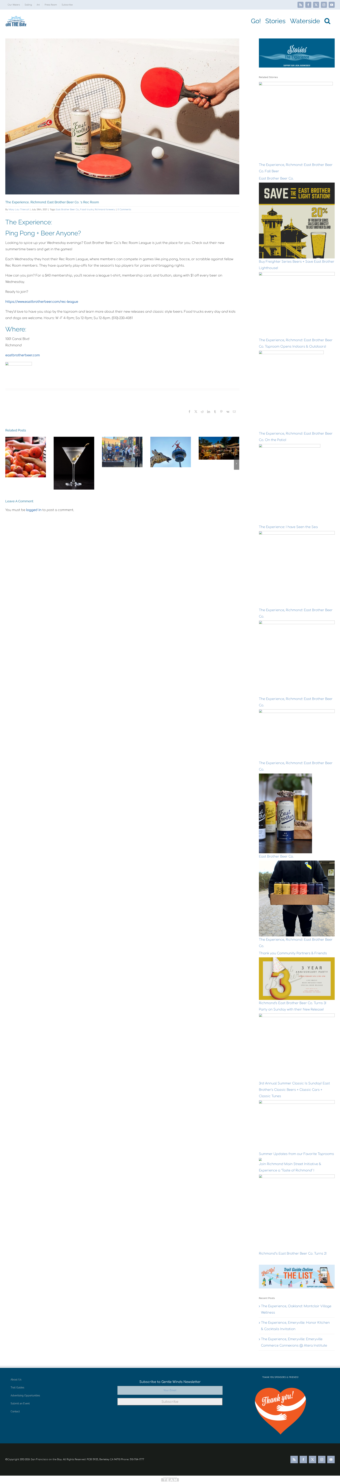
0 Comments (124, 209)
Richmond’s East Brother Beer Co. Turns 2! (293, 1253)
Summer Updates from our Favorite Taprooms (296, 1154)
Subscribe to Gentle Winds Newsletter (170, 1382)
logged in (33, 510)
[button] (327, 21)
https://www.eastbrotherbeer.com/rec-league (41, 301)
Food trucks (87, 209)
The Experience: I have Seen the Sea (288, 527)
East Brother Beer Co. (67, 209)
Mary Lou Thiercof (19, 209)
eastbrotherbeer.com (22, 355)
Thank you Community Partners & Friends (293, 953)
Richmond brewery (105, 209)
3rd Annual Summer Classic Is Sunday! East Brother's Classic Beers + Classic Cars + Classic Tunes (294, 1090)
